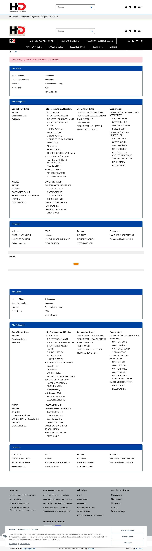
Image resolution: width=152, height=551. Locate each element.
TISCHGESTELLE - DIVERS (89, 126)
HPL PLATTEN (118, 162)
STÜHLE (16, 189)
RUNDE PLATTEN (55, 129)
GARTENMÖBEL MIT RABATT (58, 185)
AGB (47, 88)
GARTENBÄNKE (119, 122)
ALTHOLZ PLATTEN (56, 173)
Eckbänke (16, 119)
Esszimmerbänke (19, 116)
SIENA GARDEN (52, 243)
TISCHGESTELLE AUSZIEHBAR (91, 116)
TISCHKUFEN (83, 123)
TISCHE (15, 112)
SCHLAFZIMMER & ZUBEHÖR (25, 196)
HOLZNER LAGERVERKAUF (57, 239)
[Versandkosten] (76, 264)
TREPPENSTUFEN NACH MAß (61, 153)
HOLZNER (81, 235)
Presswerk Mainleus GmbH (121, 239)
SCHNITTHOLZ (54, 150)
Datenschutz (50, 76)
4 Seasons (16, 231)
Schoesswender (19, 243)
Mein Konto (17, 88)
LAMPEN (16, 199)
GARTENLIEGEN (119, 149)
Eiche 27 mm (52, 143)
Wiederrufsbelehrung (53, 84)
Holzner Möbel (18, 76)
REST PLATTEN (52, 206)
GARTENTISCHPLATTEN (121, 159)
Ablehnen (128, 543)
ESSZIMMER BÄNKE (21, 192)
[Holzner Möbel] (18, 7)
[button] (126, 7)
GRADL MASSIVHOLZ (21, 235)
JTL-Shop (138, 548)
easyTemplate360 (29, 548)
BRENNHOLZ (53, 213)
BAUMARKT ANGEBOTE (55, 209)
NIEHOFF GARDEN (85, 239)
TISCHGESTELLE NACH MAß (90, 112)
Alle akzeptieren (127, 530)
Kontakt (15, 84)
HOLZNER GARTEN (21, 239)
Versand (91, 548)
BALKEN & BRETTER (56, 177)
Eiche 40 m (52, 146)
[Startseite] (10, 52)
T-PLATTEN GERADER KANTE (60, 119)
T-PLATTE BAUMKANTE (58, 116)
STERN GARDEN (85, 243)
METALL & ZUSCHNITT (87, 130)
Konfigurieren (127, 536)
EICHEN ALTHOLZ (53, 170)
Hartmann (49, 235)
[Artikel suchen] (91, 7)
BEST (47, 231)
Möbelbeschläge (54, 166)
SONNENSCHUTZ (55, 199)
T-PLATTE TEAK (54, 132)
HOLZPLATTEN (119, 166)
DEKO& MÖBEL (19, 202)
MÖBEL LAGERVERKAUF (56, 202)
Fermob (80, 231)
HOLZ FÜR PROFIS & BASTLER (59, 139)
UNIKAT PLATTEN (55, 136)
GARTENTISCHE (119, 119)
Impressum (49, 80)
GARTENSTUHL (119, 142)
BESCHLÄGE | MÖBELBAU (57, 156)
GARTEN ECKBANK (121, 126)
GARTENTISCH (119, 139)
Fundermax (114, 231)
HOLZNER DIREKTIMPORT (122, 235)
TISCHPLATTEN (52, 112)
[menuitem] (42, 41)
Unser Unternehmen (20, 80)
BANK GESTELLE (85, 119)
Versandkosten (51, 92)
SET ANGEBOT (119, 129)
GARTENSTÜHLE (55, 189)
